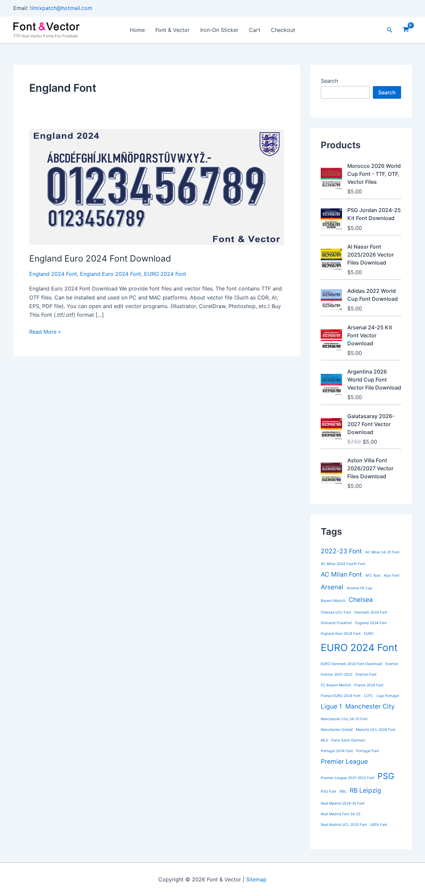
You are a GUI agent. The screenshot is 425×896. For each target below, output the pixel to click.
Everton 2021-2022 (336, 674)
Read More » (45, 332)
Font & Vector (172, 30)
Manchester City (370, 706)
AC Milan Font (341, 574)
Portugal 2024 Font (337, 751)
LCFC (368, 696)
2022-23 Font (341, 551)
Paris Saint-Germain (348, 740)
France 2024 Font (368, 685)
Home (137, 30)
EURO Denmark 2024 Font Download (351, 664)
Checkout (283, 30)
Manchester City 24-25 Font (344, 719)
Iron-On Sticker (219, 30)
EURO (369, 633)
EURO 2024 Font (165, 274)
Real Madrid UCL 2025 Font (344, 825)
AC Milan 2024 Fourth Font (343, 564)
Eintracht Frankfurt (336, 623)
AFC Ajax (373, 575)
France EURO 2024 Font (341, 696)
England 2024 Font (53, 274)
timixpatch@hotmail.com (61, 8)
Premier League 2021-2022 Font (347, 778)
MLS (324, 740)
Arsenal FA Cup (359, 588)
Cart (254, 30)
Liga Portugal (388, 696)
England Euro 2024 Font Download (100, 258)
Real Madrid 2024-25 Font (343, 803)
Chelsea (361, 600)
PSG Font (328, 791)
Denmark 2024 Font (370, 612)
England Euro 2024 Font (110, 274)
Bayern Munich (333, 601)
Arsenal (332, 587)
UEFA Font (378, 825)
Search (329, 80)
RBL (343, 791)
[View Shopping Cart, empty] (405, 30)
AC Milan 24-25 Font (382, 552)
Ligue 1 (331, 706)
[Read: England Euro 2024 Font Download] (156, 186)
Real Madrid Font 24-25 (340, 814)
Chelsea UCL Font (336, 612)
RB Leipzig (365, 790)
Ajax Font (391, 575)
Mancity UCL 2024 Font (375, 730)
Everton (391, 664)
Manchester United (337, 730)
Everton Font (366, 674)
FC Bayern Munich (336, 685)
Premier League (344, 761)
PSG (386, 776)
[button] (390, 30)
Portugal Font (367, 751)
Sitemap (256, 879)
